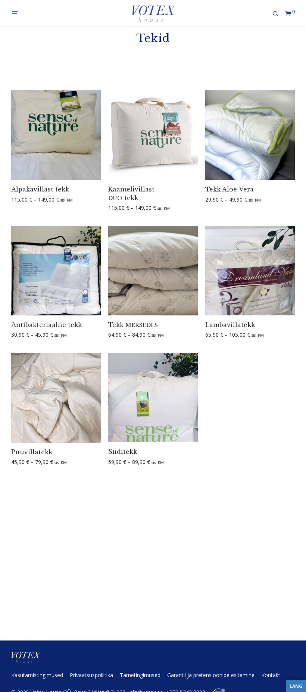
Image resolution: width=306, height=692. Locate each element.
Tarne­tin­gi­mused (140, 675)
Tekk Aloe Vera (229, 189)
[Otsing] (278, 13)
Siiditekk (122, 451)
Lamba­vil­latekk (230, 324)
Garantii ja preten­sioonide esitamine (211, 675)
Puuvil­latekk (31, 452)
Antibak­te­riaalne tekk (46, 324)
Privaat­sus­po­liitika (91, 675)
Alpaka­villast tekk (40, 189)
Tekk (133, 324)
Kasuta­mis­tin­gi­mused (37, 675)
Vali (13, 199)
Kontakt (270, 675)
